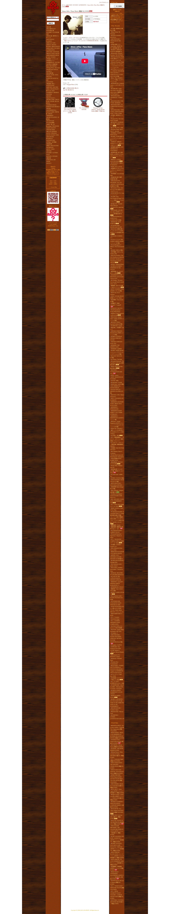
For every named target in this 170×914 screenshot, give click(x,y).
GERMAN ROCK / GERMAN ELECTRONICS (53, 105)
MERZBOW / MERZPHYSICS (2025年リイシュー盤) (117, 417)
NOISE (49, 108)
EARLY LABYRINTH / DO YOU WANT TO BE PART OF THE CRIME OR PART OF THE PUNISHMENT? (117, 703)
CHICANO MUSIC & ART (52, 79)
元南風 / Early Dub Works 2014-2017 (117, 448)
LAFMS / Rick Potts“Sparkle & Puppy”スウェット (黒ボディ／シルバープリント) (117, 199)
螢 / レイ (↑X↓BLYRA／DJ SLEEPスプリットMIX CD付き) (117, 432)
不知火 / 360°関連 (51, 142)
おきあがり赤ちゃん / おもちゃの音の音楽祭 (116, 627)
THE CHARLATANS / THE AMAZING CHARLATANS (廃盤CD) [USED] (116, 765)
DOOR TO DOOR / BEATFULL (115, 36)
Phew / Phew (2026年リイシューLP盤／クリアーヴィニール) (116, 79)
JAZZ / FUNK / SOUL (52, 75)
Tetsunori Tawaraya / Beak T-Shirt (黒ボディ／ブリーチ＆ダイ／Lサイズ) (117, 58)
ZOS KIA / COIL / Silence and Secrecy (117, 395)
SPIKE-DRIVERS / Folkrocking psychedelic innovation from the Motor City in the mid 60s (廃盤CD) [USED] (116, 778)
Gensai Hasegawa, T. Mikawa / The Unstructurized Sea (117, 246)
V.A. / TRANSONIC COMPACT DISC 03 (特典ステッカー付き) (117, 541)
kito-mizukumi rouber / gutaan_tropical (116, 565)
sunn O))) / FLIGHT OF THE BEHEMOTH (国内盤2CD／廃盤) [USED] (117, 822)
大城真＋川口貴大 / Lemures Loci (115, 545)
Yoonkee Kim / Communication (114, 663)
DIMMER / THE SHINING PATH (115, 346)
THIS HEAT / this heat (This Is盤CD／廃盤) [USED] (116, 816)
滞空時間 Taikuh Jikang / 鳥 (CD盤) (117, 487)
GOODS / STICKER (52, 156)
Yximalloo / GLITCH (116, 645)
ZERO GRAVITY (51, 128)
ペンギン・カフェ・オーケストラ (72, 37)
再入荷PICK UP (51, 29)
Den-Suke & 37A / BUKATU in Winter (115, 655)
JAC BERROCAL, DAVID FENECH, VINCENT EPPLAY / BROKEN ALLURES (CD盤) (116, 389)
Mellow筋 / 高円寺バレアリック (52, 36)
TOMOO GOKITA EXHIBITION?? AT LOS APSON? (116, 692)
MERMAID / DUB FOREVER (115, 222)
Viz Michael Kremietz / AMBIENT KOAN (116, 531)
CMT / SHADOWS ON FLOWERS (116, 378)
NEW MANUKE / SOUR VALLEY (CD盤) (117, 480)
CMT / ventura (114, 375)
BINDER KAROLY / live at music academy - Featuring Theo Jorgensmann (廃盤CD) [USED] (117, 728)
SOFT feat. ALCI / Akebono (115, 293)
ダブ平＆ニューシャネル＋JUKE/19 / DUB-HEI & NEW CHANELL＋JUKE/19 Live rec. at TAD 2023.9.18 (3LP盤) (117, 73)
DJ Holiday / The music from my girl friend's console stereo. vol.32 (117, 282)
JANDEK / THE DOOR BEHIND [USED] (116, 749)
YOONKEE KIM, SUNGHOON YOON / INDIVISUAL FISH (116, 603)
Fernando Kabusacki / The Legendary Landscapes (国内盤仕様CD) (117, 363)
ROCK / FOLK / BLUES (53, 53)
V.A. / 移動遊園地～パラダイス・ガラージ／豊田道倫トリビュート (117, 439)
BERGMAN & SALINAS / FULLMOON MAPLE (117, 552)
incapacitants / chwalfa (116, 382)
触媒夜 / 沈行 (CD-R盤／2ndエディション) (116, 286)
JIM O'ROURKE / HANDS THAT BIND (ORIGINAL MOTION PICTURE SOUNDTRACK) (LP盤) (116, 638)
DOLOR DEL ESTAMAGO (50, 137)
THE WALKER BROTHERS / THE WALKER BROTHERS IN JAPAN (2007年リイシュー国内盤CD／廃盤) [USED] (116, 830)
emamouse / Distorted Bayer (116, 659)
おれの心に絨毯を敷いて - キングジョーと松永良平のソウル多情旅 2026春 (117, 231)
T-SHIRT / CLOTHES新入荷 (52, 33)
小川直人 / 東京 (115, 435)
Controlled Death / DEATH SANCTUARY (116, 226)
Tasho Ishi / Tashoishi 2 (116, 428)
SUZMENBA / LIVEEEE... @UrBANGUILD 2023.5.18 (117, 716)
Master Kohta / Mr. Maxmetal (115, 33)
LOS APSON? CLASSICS (50, 40)
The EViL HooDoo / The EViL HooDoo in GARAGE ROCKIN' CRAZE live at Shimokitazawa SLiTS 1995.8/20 (117, 259)
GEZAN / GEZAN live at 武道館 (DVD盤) (116, 185)
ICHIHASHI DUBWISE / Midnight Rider (117, 561)
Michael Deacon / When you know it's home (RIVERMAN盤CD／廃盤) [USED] (117, 754)
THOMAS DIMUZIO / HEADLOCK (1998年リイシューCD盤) (116, 332)
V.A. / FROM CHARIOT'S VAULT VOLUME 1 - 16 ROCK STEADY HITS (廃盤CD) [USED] (116, 895)
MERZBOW (50, 115)
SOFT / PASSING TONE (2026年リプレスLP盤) (117, 290)
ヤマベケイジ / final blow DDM (115, 675)
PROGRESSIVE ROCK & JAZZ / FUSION (52, 56)
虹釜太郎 (49, 144)
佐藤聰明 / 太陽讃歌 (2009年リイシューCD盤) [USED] (116, 868)
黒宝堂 (49, 158)
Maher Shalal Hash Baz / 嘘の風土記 (116, 367)
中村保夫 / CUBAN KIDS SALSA (115, 133)
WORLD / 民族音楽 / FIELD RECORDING (52, 65)
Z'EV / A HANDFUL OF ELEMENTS (116, 399)
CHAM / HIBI (114, 380)
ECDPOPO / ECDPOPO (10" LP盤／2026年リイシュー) (116, 124)
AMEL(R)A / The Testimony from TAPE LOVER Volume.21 (115, 648)
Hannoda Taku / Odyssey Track (116, 712)
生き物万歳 (50, 73)
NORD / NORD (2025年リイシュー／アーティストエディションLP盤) (116, 352)
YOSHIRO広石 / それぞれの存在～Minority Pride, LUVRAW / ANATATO (117, 686)
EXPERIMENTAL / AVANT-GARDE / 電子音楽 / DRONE (52, 112)
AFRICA (49, 71)
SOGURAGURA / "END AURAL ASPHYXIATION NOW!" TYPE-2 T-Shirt (117, 111)
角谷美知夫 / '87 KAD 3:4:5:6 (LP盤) (116, 463)
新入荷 (49, 27)
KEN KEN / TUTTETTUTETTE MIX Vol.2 (116, 371)
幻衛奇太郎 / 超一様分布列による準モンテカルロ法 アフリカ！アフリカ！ (116, 155)
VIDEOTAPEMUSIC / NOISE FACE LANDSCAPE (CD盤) (116, 218)
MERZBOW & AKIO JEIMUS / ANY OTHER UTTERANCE (116, 412)
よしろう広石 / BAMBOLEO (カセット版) (117, 682)
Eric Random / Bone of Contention (116, 452)
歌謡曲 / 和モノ (51, 83)
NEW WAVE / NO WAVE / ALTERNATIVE (53, 49)
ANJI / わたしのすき (116, 166)
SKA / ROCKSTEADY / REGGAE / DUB (52, 89)
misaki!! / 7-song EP (116, 305)
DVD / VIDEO (51, 149)
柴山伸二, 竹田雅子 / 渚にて (117, 328)
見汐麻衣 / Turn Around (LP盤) (116, 300)
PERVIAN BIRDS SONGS (115, 696)
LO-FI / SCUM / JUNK (53, 135)
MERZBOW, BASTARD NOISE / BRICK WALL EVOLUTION (116, 403)
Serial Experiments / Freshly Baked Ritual (115, 310)
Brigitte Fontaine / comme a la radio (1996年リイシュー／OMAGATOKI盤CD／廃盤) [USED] (117, 797)
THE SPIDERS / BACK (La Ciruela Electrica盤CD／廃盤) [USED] (117, 785)
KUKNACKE (50, 121)
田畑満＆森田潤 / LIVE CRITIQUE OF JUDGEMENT (116, 148)
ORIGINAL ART (51, 159)
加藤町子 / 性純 (115, 303)
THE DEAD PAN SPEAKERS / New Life (116, 181)
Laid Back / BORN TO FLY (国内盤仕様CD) (116, 47)
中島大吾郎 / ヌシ (116, 44)
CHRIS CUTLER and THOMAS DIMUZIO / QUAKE (116, 338)
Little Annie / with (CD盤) (117, 384)
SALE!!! (49, 163)
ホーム (63, 5)
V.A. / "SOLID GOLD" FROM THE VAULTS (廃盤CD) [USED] (117, 887)
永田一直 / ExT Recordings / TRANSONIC (52, 125)
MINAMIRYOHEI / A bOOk (116, 614)
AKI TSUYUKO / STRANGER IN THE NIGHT (115, 40)
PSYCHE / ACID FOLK (53, 52)
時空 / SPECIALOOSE (53, 145)
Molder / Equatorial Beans (117, 264)
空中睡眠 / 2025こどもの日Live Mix (116, 252)
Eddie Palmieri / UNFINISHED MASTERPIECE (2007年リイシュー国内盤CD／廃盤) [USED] (117, 875)
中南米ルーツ (50, 60)
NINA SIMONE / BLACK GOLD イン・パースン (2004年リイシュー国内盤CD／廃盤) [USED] (117, 855)
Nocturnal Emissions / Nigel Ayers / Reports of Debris (116, 535)
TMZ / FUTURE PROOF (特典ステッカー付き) (117, 297)
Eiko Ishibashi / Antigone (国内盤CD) (116, 491)
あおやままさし (51, 98)
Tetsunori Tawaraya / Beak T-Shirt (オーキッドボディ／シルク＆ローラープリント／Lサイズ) (117, 64)
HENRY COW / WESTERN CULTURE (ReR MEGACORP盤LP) (116, 557)
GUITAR (49, 94)
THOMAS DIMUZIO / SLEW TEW (116, 342)
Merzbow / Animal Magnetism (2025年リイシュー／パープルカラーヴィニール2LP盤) (116, 424)
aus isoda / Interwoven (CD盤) (116, 356)
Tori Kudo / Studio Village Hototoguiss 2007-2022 (117, 630)
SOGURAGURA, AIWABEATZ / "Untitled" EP (116, 97)
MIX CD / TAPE (51, 43)
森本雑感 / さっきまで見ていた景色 (116, 272)
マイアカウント (104, 2)
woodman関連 (50, 122)
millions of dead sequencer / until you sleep (117, 314)
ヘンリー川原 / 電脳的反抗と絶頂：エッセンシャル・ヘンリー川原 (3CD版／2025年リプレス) (117, 519)
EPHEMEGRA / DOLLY (117, 587)
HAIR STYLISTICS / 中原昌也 (52, 118)
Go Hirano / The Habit (116, 359)
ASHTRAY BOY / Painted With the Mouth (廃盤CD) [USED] (116, 741)
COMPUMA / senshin (116, 325)
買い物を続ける (69, 90)
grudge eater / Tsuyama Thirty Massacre (116, 204)
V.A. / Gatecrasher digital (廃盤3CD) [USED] (116, 760)
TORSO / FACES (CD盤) (117, 478)
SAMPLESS (50, 147)
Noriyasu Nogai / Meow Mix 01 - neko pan (116, 130)
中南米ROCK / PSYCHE (53, 62)
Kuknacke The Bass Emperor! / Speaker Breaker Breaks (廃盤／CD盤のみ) (98, 109)
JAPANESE (50, 82)
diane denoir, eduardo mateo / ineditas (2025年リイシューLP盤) (117, 318)
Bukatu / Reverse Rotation (117, 652)
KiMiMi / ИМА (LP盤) (117, 250)
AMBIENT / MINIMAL (53, 92)
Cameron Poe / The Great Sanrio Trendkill (116, 119)
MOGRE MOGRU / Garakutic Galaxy (115, 709)
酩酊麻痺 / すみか (116, 525)
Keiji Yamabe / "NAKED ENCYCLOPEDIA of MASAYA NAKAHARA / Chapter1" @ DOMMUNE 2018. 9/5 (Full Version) (116, 669)
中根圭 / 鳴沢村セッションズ (116, 116)
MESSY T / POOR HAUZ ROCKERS (115, 160)
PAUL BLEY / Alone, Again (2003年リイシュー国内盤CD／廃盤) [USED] (117, 791)
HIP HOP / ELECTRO (52, 87)
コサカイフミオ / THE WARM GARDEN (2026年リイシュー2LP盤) (117, 241)
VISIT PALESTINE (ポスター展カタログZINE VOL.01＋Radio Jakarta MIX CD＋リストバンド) (117, 609)
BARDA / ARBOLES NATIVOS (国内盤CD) (116, 50)
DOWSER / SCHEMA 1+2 (116, 236)
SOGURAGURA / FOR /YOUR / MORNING (116, 102)
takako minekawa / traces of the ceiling (116, 509)
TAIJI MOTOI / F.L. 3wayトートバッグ (117, 194)
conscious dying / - (115, 619)
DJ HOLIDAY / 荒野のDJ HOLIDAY (116, 164)
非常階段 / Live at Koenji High (117, 174)
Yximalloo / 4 (114, 633)
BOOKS (49, 151)
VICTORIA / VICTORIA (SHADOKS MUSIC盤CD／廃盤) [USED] (117, 901)
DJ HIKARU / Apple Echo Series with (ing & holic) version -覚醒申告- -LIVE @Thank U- (116, 91)
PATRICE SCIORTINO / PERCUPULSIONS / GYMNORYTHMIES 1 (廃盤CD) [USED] (117, 804)
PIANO (49, 96)
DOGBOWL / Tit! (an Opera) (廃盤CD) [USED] (116, 746)
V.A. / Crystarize (115, 617)
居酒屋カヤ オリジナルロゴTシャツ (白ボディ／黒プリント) (117, 170)
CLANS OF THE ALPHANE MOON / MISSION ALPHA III (115, 578)
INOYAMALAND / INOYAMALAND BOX (116, 484)
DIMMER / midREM (116, 349)
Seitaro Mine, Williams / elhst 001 (116, 466)
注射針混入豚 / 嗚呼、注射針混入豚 (116, 178)
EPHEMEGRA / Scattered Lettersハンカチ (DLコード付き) (117, 85)
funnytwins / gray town (116, 308)
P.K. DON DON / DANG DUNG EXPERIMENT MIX (117, 501)
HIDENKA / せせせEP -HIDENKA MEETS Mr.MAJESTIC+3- (116, 583)
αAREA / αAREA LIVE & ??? (117, 593)
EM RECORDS (51, 129)
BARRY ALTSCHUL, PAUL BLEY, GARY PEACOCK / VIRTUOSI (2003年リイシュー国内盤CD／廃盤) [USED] (117, 847)
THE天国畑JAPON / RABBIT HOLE (116, 459)
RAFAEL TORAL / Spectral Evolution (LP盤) (116, 323)
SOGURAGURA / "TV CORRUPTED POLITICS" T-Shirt (116, 106)
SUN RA (49, 76)
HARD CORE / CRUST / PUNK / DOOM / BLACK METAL (53, 101)
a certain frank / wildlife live (116, 475)
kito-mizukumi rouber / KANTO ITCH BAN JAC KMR (116, 597)
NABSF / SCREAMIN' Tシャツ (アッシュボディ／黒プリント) (117, 138)
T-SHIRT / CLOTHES (52, 152)
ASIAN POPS (50, 85)
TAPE (48, 161)
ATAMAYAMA (51, 140)
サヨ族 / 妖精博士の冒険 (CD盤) (116, 29)
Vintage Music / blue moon (53, 67)
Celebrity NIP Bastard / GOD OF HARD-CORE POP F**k (116, 495)
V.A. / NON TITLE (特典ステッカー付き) (117, 505)
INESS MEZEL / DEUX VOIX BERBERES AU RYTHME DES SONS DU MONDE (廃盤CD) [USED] (117, 735)
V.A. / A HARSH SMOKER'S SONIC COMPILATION (115, 622)
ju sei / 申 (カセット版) (117, 127)
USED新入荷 (50, 30)
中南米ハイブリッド (52, 59)
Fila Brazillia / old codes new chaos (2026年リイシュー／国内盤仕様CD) (116, 211)
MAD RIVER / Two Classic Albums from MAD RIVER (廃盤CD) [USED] (116, 810)
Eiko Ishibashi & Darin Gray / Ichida (116, 549)
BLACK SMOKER (52, 131)
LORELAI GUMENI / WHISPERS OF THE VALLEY (116, 267)
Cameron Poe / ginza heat (117, 207)
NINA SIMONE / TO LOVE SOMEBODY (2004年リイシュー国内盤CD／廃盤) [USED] (117, 862)
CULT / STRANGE (52, 133)
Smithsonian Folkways (52, 69)
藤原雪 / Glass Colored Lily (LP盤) (116, 589)
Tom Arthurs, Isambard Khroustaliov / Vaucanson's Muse (116, 569)
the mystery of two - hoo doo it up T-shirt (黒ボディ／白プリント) (116, 189)
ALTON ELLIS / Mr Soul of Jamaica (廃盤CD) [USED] (117, 882)
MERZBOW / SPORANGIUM (114, 408)
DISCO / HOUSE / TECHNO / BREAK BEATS (53, 45)
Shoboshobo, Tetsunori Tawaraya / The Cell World (116, 54)
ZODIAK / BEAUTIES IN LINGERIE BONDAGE (116, 573)
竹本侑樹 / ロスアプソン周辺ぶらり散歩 (116, 678)
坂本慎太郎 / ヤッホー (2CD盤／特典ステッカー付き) (117, 471)
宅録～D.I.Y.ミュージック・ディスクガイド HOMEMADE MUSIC (81, 40)
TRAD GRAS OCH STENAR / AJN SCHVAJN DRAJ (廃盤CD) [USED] (117, 771)
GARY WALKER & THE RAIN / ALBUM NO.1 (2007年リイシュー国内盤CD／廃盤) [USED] (117, 839)
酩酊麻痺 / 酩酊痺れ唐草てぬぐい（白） (116, 527)
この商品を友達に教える (71, 88)
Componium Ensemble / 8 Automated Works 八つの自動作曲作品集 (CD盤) (117, 513)
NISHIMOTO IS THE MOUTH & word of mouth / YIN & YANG (117, 276)
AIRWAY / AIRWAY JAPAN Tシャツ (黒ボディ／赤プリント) (117, 143)
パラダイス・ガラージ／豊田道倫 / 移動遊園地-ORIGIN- (116, 444)
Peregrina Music (70, 84)
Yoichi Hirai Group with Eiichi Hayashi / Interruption (116, 455)
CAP (48, 154)
